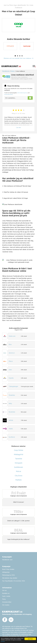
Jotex (10, 370)
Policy (4, 599)
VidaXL (11, 429)
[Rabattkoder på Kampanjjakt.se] (11, 69)
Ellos (10, 344)
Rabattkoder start (7, 560)
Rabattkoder (6, 71)
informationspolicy (22, 92)
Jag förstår (30, 639)
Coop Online (18, 450)
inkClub (11, 420)
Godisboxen (18, 467)
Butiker (13, 71)
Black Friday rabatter (8, 569)
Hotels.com (12, 336)
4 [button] (22, 55)
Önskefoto (12, 395)
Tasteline (18, 458)
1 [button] (15, 55)
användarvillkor (8, 94)
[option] (10, 46)
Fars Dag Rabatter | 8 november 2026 (13, 581)
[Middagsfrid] (10, 46)
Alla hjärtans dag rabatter (9, 578)
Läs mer (3, 641)
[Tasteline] (27, 46)
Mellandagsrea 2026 (8, 575)
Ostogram (18, 463)
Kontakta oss (6, 593)
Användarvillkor (6, 602)
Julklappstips (6, 572)
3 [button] (19, 55)
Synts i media (6, 596)
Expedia (11, 378)
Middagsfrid (18, 454)
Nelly (10, 403)
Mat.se (11, 361)
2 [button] (17, 55)
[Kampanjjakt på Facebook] (4, 621)
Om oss (4, 590)
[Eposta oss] (11, 621)
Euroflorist (12, 437)
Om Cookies (5, 605)
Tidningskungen (13, 386)
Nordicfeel (12, 412)
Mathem (18, 480)
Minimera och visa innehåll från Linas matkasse (18, 58)
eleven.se (12, 353)
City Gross (18, 475)
